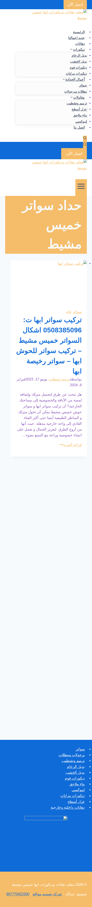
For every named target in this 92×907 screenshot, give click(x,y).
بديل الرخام (79, 55)
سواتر (83, 85)
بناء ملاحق (80, 115)
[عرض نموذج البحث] (85, 139)
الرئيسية (79, 32)
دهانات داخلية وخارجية (68, 807)
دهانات (80, 43)
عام (69, 312)
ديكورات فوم (78, 67)
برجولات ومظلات (72, 755)
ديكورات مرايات (76, 73)
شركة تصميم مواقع (47, 894)
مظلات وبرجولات (75, 91)
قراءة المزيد (70, 445)
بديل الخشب (78, 61)
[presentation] (49, 282)
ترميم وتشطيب (77, 103)
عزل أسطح (79, 109)
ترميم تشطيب (59, 379)
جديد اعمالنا (76, 38)
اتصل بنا (79, 127)
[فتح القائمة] (81, 187)
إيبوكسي (81, 121)
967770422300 (17, 894)
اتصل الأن (75, 4)
